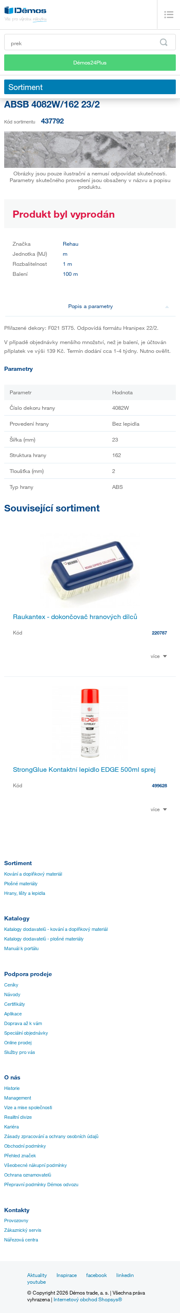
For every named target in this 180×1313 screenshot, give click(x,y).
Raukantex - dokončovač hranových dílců (75, 616)
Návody (12, 994)
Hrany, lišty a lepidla (24, 893)
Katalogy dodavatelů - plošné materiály (44, 939)
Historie (12, 1088)
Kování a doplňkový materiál (33, 874)
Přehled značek (20, 1156)
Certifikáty (14, 1004)
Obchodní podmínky (25, 1146)
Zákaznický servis (22, 1230)
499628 (159, 785)
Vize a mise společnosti (28, 1107)
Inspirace (67, 1275)
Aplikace (13, 1014)
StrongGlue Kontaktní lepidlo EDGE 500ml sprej (84, 769)
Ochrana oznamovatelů (27, 1175)
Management (17, 1098)
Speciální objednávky (26, 1033)
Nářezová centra (21, 1240)
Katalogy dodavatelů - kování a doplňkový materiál (56, 929)
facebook (96, 1275)
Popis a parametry (90, 306)
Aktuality (37, 1275)
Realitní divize (18, 1117)
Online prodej (17, 1043)
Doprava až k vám (23, 1023)
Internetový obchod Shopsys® (88, 1299)
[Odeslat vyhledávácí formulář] (164, 42)
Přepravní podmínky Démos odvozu (41, 1184)
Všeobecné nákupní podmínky (35, 1165)
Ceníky (11, 985)
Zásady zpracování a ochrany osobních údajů (51, 1136)
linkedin (125, 1275)
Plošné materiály (21, 883)
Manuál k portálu (21, 948)
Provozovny (16, 1220)
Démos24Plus (90, 62)
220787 (159, 633)
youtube (36, 1281)
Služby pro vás (19, 1052)
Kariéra (11, 1127)
